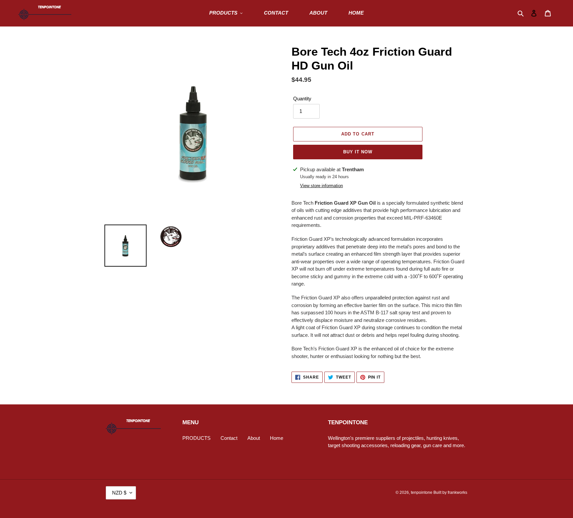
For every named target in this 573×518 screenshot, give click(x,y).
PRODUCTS (196, 438)
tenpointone (421, 492)
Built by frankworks (450, 492)
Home (276, 438)
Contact (229, 438)
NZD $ (119, 492)
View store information (321, 185)
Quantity (302, 98)
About (253, 438)
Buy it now (357, 151)
